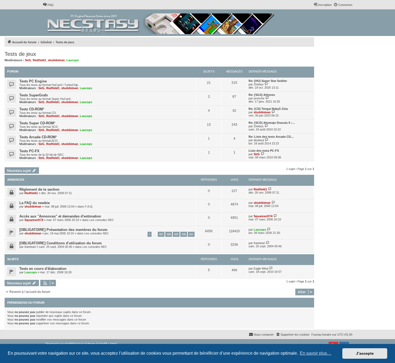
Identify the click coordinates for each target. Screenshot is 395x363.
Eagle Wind (261, 268)
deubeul (259, 140)
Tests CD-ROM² (31, 109)
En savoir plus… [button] (315, 353)
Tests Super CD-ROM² (37, 123)
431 (191, 234)
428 (169, 234)
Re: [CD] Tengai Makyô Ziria (268, 108)
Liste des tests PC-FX (264, 150)
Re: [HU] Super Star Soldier (268, 80)
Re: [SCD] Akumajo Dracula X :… (272, 122)
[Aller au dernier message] (270, 189)
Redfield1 (39, 60)
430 (184, 234)
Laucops (72, 60)
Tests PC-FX (29, 151)
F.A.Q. (89, 206)
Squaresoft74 (33, 220)
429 (176, 234)
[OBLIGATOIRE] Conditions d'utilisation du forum (60, 243)
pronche (259, 98)
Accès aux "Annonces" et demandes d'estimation (60, 216)
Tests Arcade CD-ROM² (38, 137)
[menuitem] (48, 5)
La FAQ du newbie (34, 203)
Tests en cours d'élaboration (42, 269)
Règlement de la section (39, 189)
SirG (28, 60)
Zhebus (259, 84)
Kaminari (30, 246)
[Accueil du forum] (161, 23)
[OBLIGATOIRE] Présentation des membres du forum (63, 230)
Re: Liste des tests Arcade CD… (271, 136)
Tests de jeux (20, 54)
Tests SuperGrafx (33, 95)
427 (161, 234)
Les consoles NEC (101, 220)
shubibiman (56, 60)
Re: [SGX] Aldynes (262, 94)
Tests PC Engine (33, 81)
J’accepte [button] (365, 353)
